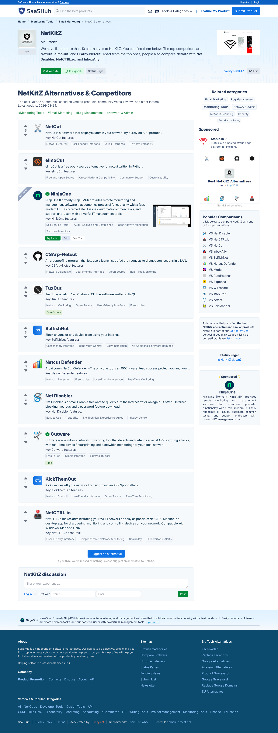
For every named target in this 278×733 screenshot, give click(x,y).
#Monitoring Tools (31, 113)
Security (243, 114)
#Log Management (89, 113)
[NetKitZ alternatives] (27, 38)
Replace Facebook (215, 655)
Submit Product (246, 11)
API (92, 679)
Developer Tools (51, 706)
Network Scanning (221, 114)
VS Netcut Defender (222, 263)
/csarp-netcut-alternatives (39, 250)
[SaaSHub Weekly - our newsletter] (150, 11)
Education (231, 712)
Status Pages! (150, 667)
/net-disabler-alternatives (39, 391)
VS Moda (215, 269)
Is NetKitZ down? (229, 359)
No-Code (30, 706)
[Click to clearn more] (139, 620)
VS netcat (215, 300)
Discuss (69, 679)
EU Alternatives (238, 330)
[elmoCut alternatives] (37, 161)
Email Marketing (215, 99)
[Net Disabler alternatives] (37, 397)
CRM (21, 712)
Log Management (242, 99)
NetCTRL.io (65, 59)
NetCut (47, 54)
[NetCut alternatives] (37, 128)
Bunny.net (98, 722)
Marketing (72, 712)
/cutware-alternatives (36, 429)
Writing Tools (138, 712)
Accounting (91, 712)
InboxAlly (91, 59)
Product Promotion (32, 679)
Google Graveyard (215, 679)
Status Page (95, 71)
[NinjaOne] (37, 195)
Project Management (165, 712)
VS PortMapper (219, 306)
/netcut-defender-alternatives (42, 358)
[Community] (156, 11)
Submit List (148, 679)
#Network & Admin (119, 113)
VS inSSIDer (217, 294)
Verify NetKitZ (234, 71)
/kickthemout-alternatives (39, 474)
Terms (61, 722)
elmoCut (61, 54)
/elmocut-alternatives (36, 156)
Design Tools (75, 706)
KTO (38, 480)
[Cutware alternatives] (37, 435)
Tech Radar (210, 649)
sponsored (152, 622)
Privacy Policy (43, 722)
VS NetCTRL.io (219, 239)
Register (244, 2)
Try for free (53, 238)
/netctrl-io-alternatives (37, 508)
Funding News (150, 673)
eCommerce (110, 712)
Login (257, 2)
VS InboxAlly (217, 251)
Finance (215, 712)
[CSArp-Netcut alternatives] (37, 256)
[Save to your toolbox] (27, 51)
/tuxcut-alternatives (35, 283)
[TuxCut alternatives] (37, 289)
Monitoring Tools (215, 107)
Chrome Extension (153, 661)
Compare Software (154, 655)
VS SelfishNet (218, 257)
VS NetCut (215, 245)
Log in (28, 594)
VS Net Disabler (219, 233)
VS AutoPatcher (219, 276)
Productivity (53, 712)
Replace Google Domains (220, 685)
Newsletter (148, 685)
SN (38, 330)
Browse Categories (154, 649)
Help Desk (35, 712)
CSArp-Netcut (89, 54)
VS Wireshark (218, 288)
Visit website (51, 71)
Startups (64, 2)
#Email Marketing (60, 113)
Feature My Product (215, 11)
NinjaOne (227, 392)
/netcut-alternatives (35, 122)
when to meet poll (180, 722)
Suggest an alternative (106, 554)
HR (124, 712)
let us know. (234, 338)
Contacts (55, 679)
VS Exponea (217, 282)
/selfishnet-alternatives (37, 324)
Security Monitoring (229, 120)
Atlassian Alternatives (217, 667)
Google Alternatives (216, 661)
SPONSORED (24, 193)
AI (19, 706)
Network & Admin (244, 107)
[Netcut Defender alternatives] (37, 363)
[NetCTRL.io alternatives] (37, 514)
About (82, 679)
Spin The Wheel (139, 722)
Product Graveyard (215, 673)
